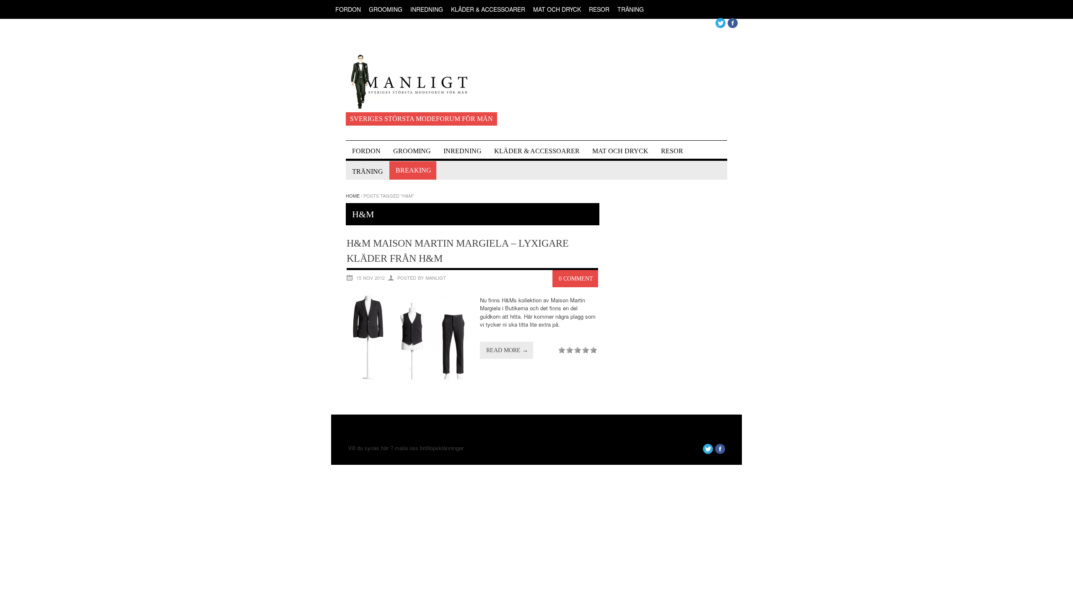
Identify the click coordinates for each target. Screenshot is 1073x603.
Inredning (426, 9)
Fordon (348, 9)
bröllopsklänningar (442, 448)
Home (353, 195)
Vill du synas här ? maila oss (383, 448)
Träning (630, 9)
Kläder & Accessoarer (488, 9)
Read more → (507, 350)
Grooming (385, 9)
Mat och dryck (557, 9)
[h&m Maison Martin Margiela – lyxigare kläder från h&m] (409, 377)
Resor (599, 9)
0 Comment (576, 279)
